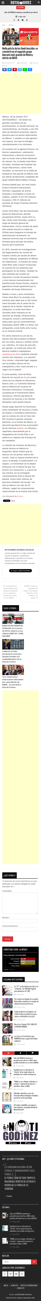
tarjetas (20, 428)
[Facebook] (14, 20)
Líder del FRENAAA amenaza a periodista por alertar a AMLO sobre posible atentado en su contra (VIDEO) (26, 1060)
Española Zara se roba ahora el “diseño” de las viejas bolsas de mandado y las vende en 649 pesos (25, 1072)
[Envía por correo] (30, 69)
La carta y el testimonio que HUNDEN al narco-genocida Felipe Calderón (25, 1038)
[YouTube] (23, 20)
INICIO (6, 1285)
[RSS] (27, 20)
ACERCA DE (14, 1285)
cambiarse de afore (11, 354)
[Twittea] (9, 69)
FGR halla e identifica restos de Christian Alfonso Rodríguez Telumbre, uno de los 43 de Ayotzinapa (26, 1096)
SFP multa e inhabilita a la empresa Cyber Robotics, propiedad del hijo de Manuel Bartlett (25, 1107)
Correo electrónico (10, 926)
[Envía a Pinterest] (15, 69)
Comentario (7, 891)
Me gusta (13, 1143)
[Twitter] (18, 20)
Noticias (5, 65)
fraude (27, 377)
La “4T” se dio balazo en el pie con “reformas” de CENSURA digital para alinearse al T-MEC (26, 989)
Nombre (6, 918)
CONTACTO (20, 1288)
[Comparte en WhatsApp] (25, 69)
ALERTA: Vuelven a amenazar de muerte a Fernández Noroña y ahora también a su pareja (30, 592)
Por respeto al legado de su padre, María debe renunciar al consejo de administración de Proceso (26, 1001)
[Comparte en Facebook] (4, 69)
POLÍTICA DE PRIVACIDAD (29, 1285)
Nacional (35, 63)
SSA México (11, 969)
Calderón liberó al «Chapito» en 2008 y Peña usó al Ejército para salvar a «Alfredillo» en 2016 (25, 1014)
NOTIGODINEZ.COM (22, 1294)
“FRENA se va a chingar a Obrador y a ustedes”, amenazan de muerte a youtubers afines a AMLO (25, 1084)
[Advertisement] (20, 93)
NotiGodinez (23, 63)
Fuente (9, 1196)
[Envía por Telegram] (20, 69)
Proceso (20, 496)
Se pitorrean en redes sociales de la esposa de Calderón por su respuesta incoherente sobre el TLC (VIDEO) (10, 592)
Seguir (29, 1143)
